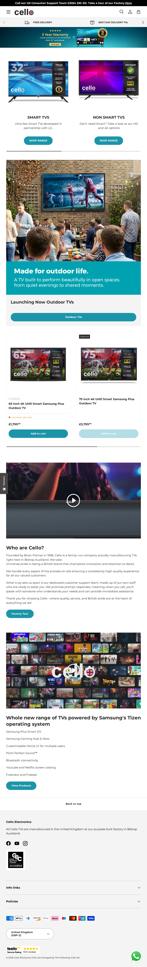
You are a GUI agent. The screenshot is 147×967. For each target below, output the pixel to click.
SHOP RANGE (38, 140)
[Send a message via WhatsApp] (136, 956)
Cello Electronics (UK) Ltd (27, 957)
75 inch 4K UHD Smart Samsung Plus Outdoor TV (106, 401)
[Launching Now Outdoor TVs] (73, 227)
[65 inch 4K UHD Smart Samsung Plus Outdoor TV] (38, 364)
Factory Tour (19, 613)
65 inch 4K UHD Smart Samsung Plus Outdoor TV (36, 406)
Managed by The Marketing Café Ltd (60, 957)
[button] (138, 12)
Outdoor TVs (73, 317)
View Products (21, 785)
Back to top (73, 803)
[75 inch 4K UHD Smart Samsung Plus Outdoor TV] (108, 364)
